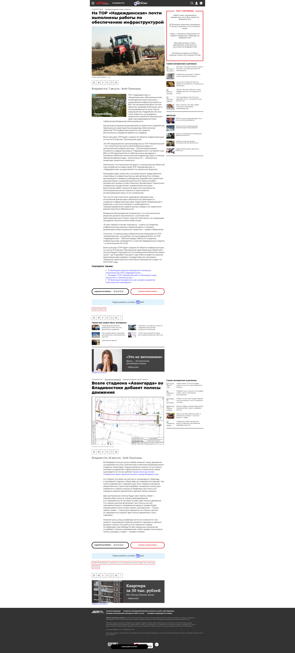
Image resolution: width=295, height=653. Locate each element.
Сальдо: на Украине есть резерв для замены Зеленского (189, 134)
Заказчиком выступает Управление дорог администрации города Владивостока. (131, 473)
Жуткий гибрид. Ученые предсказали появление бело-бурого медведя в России (189, 408)
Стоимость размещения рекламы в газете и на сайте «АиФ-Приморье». (149, 611)
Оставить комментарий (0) (147, 291)
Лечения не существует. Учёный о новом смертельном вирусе (188, 75)
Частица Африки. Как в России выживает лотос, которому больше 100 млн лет (189, 99)
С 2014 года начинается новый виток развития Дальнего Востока (150, 334)
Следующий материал (129, 646)
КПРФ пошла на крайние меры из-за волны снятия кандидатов (189, 119)
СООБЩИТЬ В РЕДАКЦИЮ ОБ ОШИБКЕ (159, 613)
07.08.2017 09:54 (97, 9)
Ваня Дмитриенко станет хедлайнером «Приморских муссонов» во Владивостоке (185, 45)
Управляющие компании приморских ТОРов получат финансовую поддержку (112, 327)
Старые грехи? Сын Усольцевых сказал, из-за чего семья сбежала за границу (189, 385)
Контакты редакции (113, 611)
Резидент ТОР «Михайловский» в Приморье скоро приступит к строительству (131, 276)
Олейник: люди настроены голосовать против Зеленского (187, 142)
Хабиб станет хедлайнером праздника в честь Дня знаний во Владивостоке (185, 17)
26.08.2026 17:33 (97, 379)
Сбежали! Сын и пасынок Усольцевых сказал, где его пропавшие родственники (189, 393)
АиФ (109, 77)
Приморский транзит (109, 340)
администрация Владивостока (103, 446)
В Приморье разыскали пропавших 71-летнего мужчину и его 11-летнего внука (184, 26)
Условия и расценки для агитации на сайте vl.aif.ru (125, 613)
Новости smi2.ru (99, 372)
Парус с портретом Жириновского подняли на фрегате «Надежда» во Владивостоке (185, 36)
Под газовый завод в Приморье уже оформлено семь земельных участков (113, 335)
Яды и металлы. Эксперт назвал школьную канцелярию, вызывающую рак (187, 106)
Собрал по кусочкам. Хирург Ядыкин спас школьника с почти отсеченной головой (189, 400)
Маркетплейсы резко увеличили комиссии (187, 149)
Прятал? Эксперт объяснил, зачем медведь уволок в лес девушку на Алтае (188, 91)
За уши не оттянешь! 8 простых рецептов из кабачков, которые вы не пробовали (189, 84)
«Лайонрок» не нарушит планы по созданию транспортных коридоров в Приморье (150, 327)
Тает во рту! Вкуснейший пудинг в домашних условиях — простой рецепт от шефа (188, 415)
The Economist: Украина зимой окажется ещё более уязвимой (187, 127)
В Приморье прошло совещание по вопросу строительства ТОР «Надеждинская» (128, 271)
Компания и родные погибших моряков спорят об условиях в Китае (185, 54)
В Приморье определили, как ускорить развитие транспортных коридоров (130, 281)
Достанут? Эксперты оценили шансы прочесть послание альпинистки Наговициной (189, 68)
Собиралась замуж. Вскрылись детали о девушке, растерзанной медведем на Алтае (188, 423)
